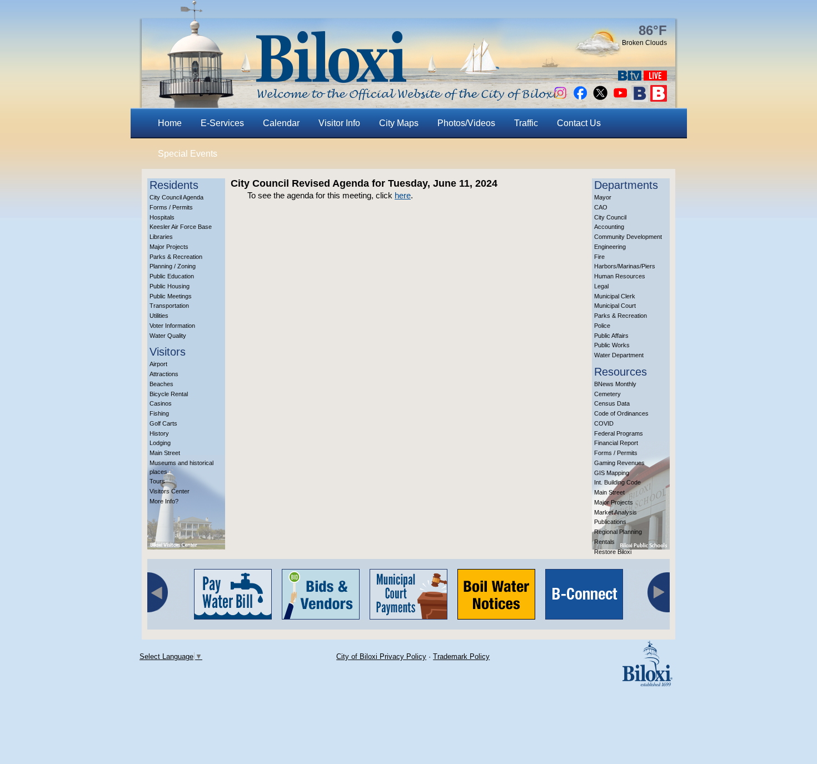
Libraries (161, 236)
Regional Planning (618, 531)
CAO (600, 207)
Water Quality (168, 335)
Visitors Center (170, 491)
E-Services (222, 123)
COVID (604, 423)
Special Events (187, 153)
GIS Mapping (611, 473)
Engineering (610, 246)
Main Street (165, 453)
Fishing (159, 413)
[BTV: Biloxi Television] (629, 77)
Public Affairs (611, 335)
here (403, 195)
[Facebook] (580, 98)
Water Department (619, 355)
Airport (158, 364)
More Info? (164, 501)
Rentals (604, 541)
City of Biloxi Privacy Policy (381, 656)
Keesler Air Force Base (181, 226)
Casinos (161, 403)
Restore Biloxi (612, 551)
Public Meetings (171, 296)
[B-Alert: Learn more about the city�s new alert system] (658, 98)
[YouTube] (620, 98)
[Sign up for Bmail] (639, 98)
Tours (157, 481)
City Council (610, 217)
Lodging (160, 443)
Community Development (628, 236)
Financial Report (616, 443)
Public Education (172, 276)
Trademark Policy (461, 656)
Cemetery (607, 394)
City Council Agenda (176, 197)
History (159, 433)
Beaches (161, 384)
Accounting (609, 226)
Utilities (159, 315)
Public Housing (170, 286)
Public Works (612, 345)
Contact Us (579, 123)
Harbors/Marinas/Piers (624, 266)
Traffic (526, 123)
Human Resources (619, 276)
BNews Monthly (615, 384)
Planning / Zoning (173, 266)
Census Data (612, 403)
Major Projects (169, 246)
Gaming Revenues (619, 463)
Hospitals (162, 217)
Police (602, 325)
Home (170, 123)
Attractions (164, 374)
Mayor (602, 197)
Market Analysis (615, 512)
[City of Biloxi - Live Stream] (655, 77)
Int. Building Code (617, 482)
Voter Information (172, 325)
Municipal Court (615, 305)
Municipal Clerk (614, 296)
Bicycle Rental (169, 394)
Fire (599, 256)
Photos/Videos (466, 123)
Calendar (281, 123)
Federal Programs (618, 433)
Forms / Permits (171, 207)
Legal (601, 286)
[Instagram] (560, 98)
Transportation (169, 305)
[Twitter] (600, 98)
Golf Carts (163, 423)
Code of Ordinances (621, 413)
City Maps (399, 123)
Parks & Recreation (176, 256)
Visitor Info (339, 123)
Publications (610, 521)
